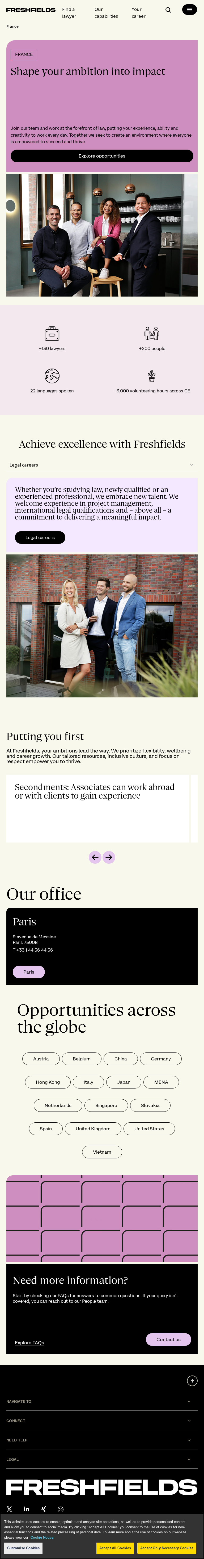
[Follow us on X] (9, 1509)
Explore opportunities (102, 156)
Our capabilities (106, 12)
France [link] (12, 26)
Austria (41, 1058)
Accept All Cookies (115, 1548)
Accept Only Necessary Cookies (166, 1548)
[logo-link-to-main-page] (31, 11)
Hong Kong (48, 1082)
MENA (161, 1082)
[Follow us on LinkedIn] (26, 1509)
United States (149, 1128)
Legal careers (40, 537)
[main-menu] (190, 9)
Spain (46, 1128)
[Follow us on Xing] (43, 1509)
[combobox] (102, 465)
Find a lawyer (69, 12)
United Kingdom (93, 1128)
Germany (161, 1058)
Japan (123, 1082)
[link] (102, 946)
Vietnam (102, 1152)
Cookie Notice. (41, 1537)
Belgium (82, 1058)
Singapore (106, 1105)
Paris (28, 972)
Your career (139, 12)
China (120, 1058)
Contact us (168, 1339)
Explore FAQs (29, 1342)
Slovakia (150, 1105)
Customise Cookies (23, 1548)
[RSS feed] (60, 1509)
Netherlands (58, 1105)
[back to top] (192, 1381)
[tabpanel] (102, 587)
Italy (88, 1082)
